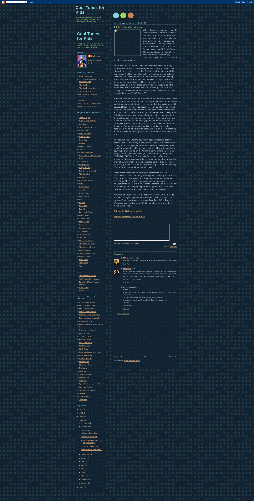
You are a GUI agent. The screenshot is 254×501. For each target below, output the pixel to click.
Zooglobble (83, 400)
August (84, 458)
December (85, 423)
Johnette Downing (85, 336)
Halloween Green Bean (89, 433)
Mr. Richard (83, 206)
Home (146, 356)
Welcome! (82, 100)
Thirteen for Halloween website (128, 211)
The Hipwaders (84, 174)
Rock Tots (83, 371)
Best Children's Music (87, 308)
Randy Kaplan (84, 187)
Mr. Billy (82, 203)
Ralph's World (84, 215)
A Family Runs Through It (88, 302)
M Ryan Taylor (128, 258)
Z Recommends (85, 396)
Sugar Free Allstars (86, 240)
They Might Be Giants (87, 244)
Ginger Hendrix (84, 168)
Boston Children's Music (87, 312)
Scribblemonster (85, 228)
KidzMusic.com (84, 346)
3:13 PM (126, 264)
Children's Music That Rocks (89, 315)
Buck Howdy (83, 177)
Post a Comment (123, 314)
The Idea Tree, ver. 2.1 (87, 91)
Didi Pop (82, 143)
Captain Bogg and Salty (87, 121)
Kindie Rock (83, 349)
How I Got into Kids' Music (88, 106)
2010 (81, 409)
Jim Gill (81, 149)
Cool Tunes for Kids (88, 36)
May (83, 469)
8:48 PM (126, 309)
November (85, 427)
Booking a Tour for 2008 (89, 446)
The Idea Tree (84, 85)
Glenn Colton (83, 130)
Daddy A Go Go (84, 137)
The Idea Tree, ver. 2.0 (87, 88)
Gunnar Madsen (85, 193)
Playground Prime (85, 365)
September (85, 454)
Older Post (173, 356)
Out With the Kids (85, 358)
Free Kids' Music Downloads (89, 318)
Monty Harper (84, 164)
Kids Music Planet (85, 343)
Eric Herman (95, 56)
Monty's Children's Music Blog (90, 352)
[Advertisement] (136, 335)
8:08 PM (126, 282)
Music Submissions (86, 76)
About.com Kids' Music (87, 305)
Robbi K (82, 183)
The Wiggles (83, 263)
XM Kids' (82, 393)
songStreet (83, 381)
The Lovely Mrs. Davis (87, 390)
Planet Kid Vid (84, 362)
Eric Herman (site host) (87, 171)
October (84, 430)
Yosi (80, 266)
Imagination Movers (86, 180)
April (83, 472)
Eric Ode (82, 209)
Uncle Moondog (84, 256)
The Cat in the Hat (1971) (88, 127)
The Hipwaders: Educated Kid (91, 450)
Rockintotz (83, 368)
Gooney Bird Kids (85, 321)
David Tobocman (85, 250)
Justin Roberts (84, 218)
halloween (173, 246)
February (84, 479)
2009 (81, 413)
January (84, 483)
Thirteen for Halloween (131, 27)
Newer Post (118, 356)
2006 (81, 488)
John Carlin (83, 124)
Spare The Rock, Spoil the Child (90, 384)
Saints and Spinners (86, 374)
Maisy (81, 199)
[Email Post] (174, 244)
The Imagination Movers (87, 276)
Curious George (85, 133)
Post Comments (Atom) (132, 361)
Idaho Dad (127, 269)
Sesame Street (84, 234)
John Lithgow (84, 190)
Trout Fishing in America (87, 253)
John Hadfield (84, 161)
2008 (81, 417)
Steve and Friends (85, 387)
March (83, 476)
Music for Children (85, 355)
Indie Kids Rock (84, 333)
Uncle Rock (83, 260)
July (83, 461)
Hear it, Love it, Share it (87, 330)
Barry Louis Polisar (86, 212)
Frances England (85, 146)
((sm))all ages (84, 377)
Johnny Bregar (84, 118)
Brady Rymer (84, 222)
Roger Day (83, 140)
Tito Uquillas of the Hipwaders (89, 279)
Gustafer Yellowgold (86, 152)
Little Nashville (84, 196)
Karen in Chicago (85, 339)
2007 (81, 420)
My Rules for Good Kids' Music (90, 103)
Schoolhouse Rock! (86, 225)
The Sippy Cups (85, 237)
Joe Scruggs (83, 231)
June (83, 465)
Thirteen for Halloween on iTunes (129, 216)
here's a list (134, 71)
